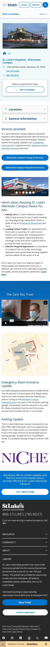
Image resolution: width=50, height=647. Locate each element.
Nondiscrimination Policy (21, 629)
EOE (3, 626)
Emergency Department (31, 223)
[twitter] (37, 638)
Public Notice (33, 626)
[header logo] (12, 5)
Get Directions (12, 71)
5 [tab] (30, 192)
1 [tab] (16, 192)
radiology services (39, 145)
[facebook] (3, 638)
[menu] (4, 5)
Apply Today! (25, 602)
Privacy (9, 626)
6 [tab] (33, 192)
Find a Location (10, 13)
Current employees (25, 612)
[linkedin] (20, 638)
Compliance (35, 629)
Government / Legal (8, 632)
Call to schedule (25, 89)
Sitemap (19, 632)
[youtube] (46, 638)
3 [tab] (23, 192)
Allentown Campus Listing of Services (25, 157)
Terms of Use (6, 629)
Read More (32, 644)
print (4, 53)
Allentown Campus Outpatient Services (25, 167)
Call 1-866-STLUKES (25, 492)
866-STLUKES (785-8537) (22, 514)
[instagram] (12, 638)
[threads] (29, 638)
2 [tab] (20, 192)
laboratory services (10, 148)
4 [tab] (27, 192)
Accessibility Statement (20, 626)
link (9, 53)
